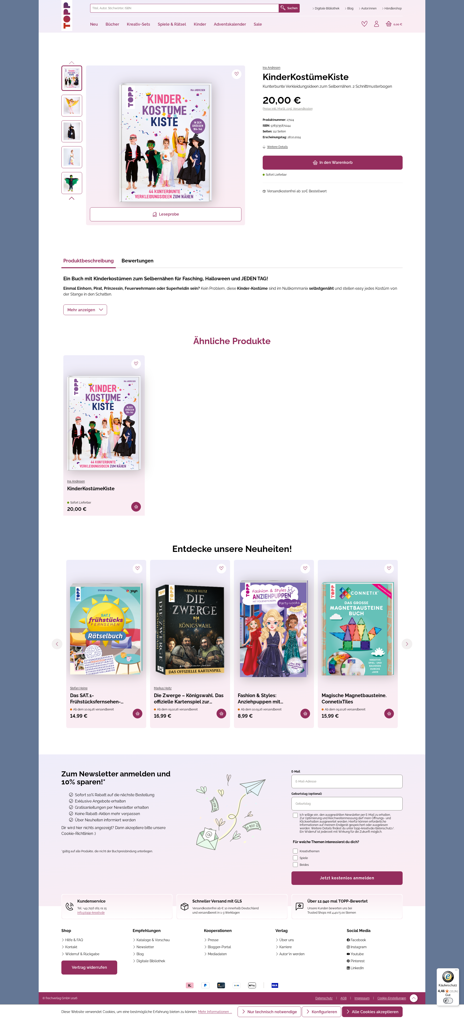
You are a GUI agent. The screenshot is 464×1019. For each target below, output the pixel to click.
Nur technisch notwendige (271, 1012)
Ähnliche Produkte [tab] (232, 341)
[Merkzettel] (364, 24)
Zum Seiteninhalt (59, 5)
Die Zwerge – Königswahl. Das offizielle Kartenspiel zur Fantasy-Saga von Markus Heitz (189, 699)
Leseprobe (169, 214)
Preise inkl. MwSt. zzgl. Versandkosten (288, 108)
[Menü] (456, 971)
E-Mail (295, 771)
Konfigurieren (324, 1012)
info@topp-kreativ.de (91, 912)
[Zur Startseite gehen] (73, 15)
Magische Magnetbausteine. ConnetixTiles (354, 699)
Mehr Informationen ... (215, 1012)
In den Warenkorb (336, 162)
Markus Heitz (163, 688)
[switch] (448, 1001)
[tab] (88, 262)
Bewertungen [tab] (137, 261)
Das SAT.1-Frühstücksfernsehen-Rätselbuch (95, 699)
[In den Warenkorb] (136, 507)
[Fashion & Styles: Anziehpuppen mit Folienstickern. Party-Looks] (274, 628)
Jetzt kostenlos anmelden (347, 878)
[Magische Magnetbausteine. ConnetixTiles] (358, 628)
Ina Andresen (271, 67)
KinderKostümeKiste (91, 488)
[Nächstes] (72, 199)
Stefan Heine (78, 688)
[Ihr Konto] (376, 24)
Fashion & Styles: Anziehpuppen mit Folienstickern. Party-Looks (269, 699)
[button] (85, 309)
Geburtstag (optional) (306, 793)
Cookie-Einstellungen (391, 998)
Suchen (292, 8)
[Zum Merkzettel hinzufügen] (236, 74)
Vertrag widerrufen (89, 967)
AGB (344, 998)
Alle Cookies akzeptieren (375, 1012)
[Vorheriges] (72, 61)
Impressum (362, 998)
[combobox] (184, 8)
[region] (153, 145)
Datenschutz (324, 998)
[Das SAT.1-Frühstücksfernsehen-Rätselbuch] (106, 628)
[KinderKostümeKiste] (104, 423)
